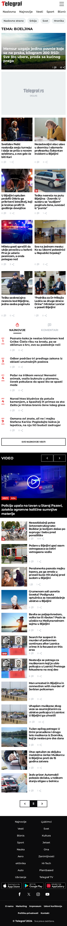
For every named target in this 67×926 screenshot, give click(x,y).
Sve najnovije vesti (34, 441)
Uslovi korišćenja (53, 906)
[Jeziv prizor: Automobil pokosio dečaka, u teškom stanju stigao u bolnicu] (14, 783)
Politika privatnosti (28, 913)
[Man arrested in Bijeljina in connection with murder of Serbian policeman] (14, 691)
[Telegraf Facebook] (19, 894)
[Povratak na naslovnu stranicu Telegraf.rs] (11, 4)
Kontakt (45, 913)
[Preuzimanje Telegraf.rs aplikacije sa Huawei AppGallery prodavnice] (55, 886)
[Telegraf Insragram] (38, 894)
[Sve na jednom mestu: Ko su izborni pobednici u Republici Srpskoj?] (50, 232)
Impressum (35, 906)
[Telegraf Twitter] (28, 894)
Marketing (21, 906)
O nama (9, 906)
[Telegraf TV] (47, 894)
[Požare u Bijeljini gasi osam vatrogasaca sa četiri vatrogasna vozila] (14, 554)
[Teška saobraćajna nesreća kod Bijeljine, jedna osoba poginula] (16, 283)
